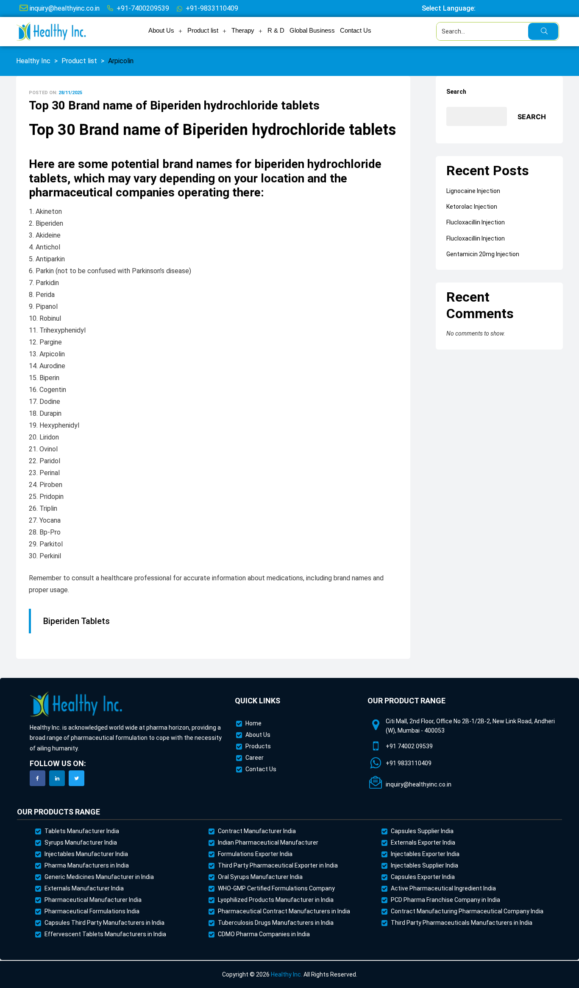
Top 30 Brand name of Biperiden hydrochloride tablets (174, 105)
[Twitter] (76, 778)
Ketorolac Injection (471, 206)
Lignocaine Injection (473, 191)
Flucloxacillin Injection (475, 222)
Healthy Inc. (286, 974)
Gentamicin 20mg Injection (482, 254)
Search (456, 91)
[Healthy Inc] (76, 704)
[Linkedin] (57, 778)
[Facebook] (37, 778)
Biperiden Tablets (76, 621)
